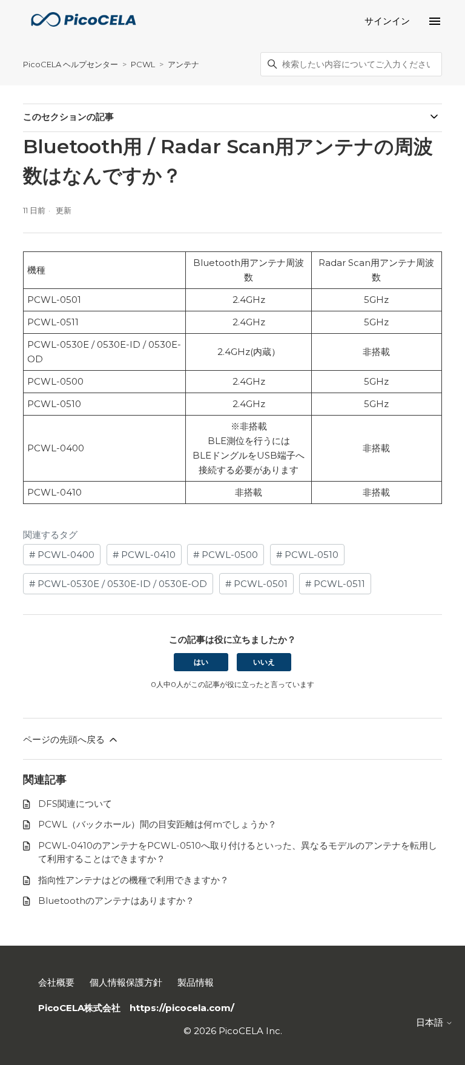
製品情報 (195, 982)
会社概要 (56, 982)
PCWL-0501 (259, 583)
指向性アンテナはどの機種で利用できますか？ (133, 880)
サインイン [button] (387, 21)
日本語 (431, 1022)
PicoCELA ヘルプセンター (70, 64)
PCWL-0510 (310, 554)
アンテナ (183, 64)
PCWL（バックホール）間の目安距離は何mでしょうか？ (157, 824)
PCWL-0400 (64, 554)
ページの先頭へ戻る (65, 739)
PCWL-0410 (147, 554)
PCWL (143, 64)
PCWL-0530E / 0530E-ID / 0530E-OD (121, 583)
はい (201, 661)
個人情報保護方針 (126, 982)
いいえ (264, 661)
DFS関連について (75, 803)
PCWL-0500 (228, 554)
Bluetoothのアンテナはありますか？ (116, 900)
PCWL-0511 (338, 583)
